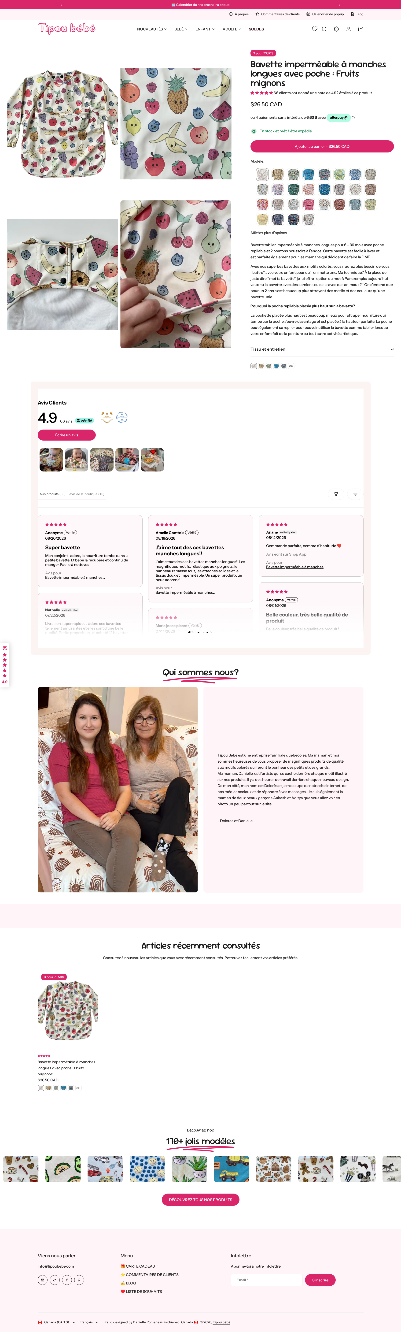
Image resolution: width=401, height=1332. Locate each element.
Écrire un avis (66, 435)
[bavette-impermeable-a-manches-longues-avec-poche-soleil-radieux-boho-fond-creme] (324, 205)
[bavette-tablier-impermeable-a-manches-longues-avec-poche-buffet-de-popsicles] (293, 220)
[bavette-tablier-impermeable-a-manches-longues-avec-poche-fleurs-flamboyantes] (262, 205)
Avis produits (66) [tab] (53, 494)
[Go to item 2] (76, 459)
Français (86, 1322)
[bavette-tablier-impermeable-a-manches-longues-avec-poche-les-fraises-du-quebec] (278, 190)
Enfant (203, 29)
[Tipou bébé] (67, 29)
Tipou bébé (221, 1322)
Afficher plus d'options (268, 233)
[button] (61, 4)
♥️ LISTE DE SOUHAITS (141, 1291)
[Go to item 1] (51, 459)
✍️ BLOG (128, 1283)
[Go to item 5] (152, 459)
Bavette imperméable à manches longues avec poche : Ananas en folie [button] (298, 567)
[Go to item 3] (102, 459)
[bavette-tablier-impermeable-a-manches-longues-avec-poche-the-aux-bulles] (293, 205)
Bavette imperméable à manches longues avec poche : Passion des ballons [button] (191, 592)
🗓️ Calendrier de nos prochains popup (200, 5)
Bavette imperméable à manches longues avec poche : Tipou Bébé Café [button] (78, 577)
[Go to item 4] (127, 459)
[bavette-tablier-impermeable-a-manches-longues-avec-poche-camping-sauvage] (293, 175)
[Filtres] (336, 494)
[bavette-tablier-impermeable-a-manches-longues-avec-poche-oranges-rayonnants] (309, 190)
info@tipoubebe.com (56, 1266)
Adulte (230, 29)
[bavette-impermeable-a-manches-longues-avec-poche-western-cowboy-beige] (370, 190)
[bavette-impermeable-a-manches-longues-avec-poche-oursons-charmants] (355, 190)
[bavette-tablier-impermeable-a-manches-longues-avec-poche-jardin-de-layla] (339, 190)
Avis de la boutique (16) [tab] (86, 494)
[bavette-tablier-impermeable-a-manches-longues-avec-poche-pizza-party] (278, 205)
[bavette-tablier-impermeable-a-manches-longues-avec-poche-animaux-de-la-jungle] (293, 190)
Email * (242, 1280)
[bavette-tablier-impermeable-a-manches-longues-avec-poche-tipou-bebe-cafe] (370, 175)
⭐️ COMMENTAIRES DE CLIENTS (150, 1274)
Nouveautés (150, 29)
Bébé (179, 29)
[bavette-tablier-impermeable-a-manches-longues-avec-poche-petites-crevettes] (278, 220)
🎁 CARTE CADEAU (138, 1266)
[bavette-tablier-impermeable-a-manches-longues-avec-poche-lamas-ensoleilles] (278, 175)
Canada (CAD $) (56, 1322)
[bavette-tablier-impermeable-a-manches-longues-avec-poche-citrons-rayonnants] (339, 175)
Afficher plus (198, 632)
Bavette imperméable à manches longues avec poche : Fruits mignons (318, 73)
